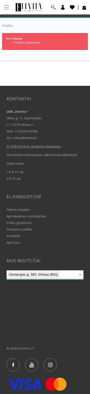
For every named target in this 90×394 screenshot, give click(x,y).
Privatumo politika (19, 229)
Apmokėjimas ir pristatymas (26, 216)
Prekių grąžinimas (19, 223)
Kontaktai (13, 236)
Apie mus (13, 242)
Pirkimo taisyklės (18, 210)
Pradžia (7, 26)
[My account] (63, 7)
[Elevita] (28, 7)
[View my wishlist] (72, 7)
